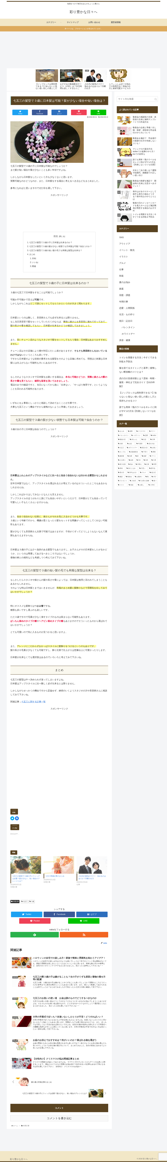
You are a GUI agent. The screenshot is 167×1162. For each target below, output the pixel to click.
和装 (121, 276)
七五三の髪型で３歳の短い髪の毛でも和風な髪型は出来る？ (55, 250)
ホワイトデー (128, 334)
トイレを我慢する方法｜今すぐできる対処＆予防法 (138, 359)
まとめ (32, 254)
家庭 (121, 289)
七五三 (25, 901)
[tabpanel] (47, 79)
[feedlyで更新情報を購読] (34, 934)
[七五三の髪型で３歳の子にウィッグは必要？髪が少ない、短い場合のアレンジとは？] (25, 865)
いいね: (35, 262)
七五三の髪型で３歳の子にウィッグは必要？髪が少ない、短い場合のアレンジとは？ (26, 878)
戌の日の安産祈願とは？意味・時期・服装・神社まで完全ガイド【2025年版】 (138, 382)
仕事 (121, 269)
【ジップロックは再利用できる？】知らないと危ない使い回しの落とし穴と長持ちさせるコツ (138, 397)
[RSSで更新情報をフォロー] (84, 934)
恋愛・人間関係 (127, 308)
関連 (34, 266)
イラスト (123, 256)
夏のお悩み (124, 282)
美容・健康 (124, 340)
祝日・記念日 (125, 321)
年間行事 (15, 901)
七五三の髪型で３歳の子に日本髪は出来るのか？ (50, 242)
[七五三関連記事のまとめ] (59, 865)
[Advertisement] (83, 50)
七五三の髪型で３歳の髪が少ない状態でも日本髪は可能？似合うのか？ (60, 246)
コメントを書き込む (59, 1118)
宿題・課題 (124, 295)
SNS (121, 237)
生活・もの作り (127, 314)
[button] (156, 99)
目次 (56, 236)
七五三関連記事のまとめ (54, 876)
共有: (34, 258)
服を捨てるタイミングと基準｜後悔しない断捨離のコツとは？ (138, 370)
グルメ (122, 263)
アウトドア (124, 243)
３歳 (32, 901)
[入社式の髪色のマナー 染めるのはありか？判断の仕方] (92, 865)
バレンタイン (128, 327)
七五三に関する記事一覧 (33, 701)
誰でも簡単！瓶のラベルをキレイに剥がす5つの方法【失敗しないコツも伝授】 (138, 411)
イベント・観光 (127, 250)
